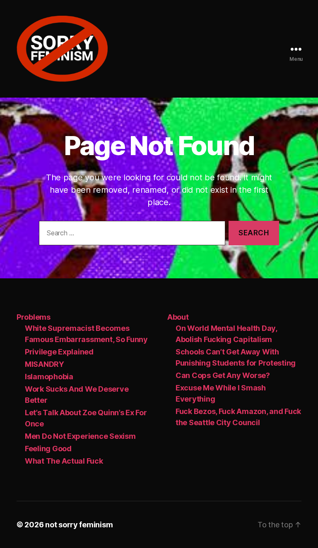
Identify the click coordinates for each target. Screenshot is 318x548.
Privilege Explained (59, 351)
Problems (34, 317)
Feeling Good (48, 448)
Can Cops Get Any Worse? (223, 375)
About (178, 317)
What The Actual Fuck (64, 461)
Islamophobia (49, 376)
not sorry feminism (79, 524)
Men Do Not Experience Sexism (80, 436)
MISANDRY (44, 364)
